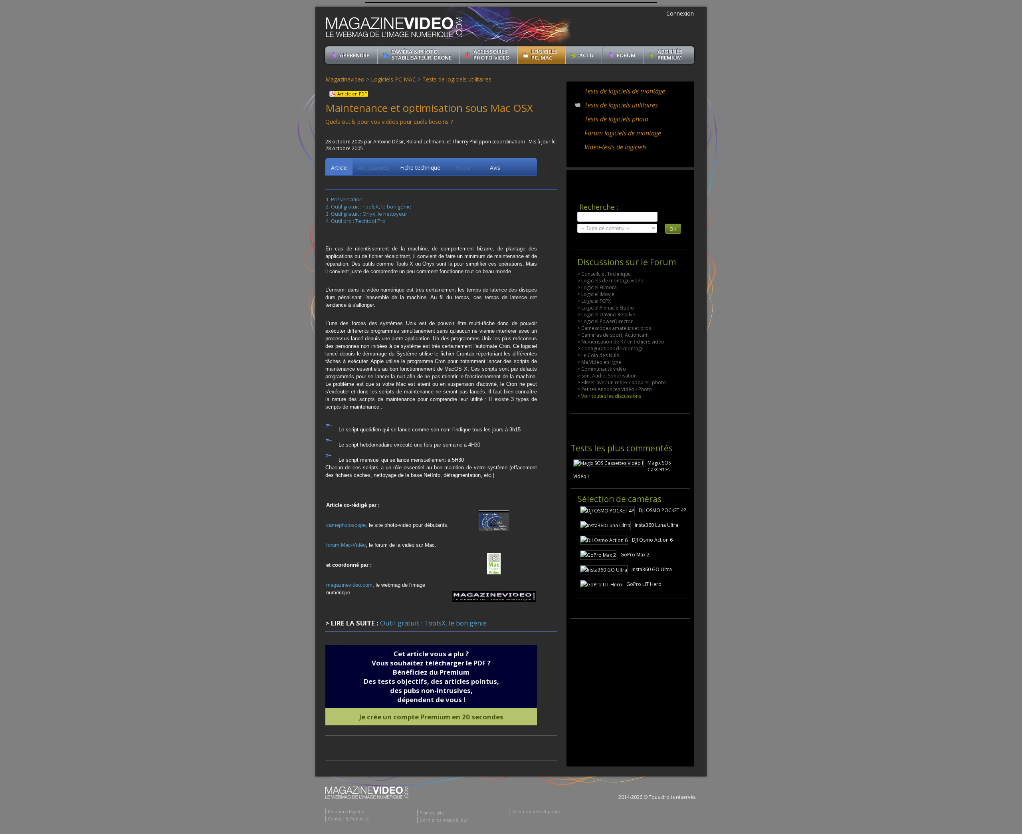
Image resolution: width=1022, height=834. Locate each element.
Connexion (680, 13)
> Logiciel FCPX (594, 301)
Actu (586, 55)
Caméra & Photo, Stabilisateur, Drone (421, 54)
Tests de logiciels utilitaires (456, 79)
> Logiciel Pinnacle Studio (605, 307)
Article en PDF (351, 94)
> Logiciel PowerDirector (605, 321)
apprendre (354, 55)
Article (339, 167)
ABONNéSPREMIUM (670, 54)
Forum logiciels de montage (622, 133)
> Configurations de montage (610, 348)
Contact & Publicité (348, 819)
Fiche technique (420, 167)
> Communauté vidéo (601, 368)
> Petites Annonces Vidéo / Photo (614, 389)
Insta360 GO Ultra (652, 569)
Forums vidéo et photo (536, 811)
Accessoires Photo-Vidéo (491, 54)
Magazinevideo (344, 79)
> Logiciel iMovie (595, 294)
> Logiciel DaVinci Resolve (606, 314)
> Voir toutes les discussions (609, 396)
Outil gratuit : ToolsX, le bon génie (371, 206)
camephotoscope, (347, 525)
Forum (626, 55)
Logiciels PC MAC (393, 79)
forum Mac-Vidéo (346, 545)
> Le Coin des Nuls (598, 355)
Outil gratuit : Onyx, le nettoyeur (369, 213)
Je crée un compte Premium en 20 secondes (431, 716)
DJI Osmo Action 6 (652, 539)
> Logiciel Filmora (597, 287)
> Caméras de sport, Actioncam (613, 335)
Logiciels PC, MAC (544, 54)
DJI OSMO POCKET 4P (662, 510)
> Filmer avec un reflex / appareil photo (621, 382)
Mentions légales (346, 811)
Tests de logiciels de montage (624, 91)
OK (673, 228)
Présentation (346, 199)
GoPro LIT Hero (644, 584)
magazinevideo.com (349, 585)
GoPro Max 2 (635, 554)
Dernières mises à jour (444, 820)
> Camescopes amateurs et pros (614, 328)
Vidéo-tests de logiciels (615, 147)
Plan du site (432, 813)
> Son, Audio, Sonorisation (607, 375)
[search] (617, 217)
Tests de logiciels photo (616, 119)
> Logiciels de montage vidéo (610, 280)
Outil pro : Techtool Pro (358, 220)
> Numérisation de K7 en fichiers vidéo (620, 341)
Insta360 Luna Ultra (656, 525)
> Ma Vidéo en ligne (599, 362)
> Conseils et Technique (604, 273)
